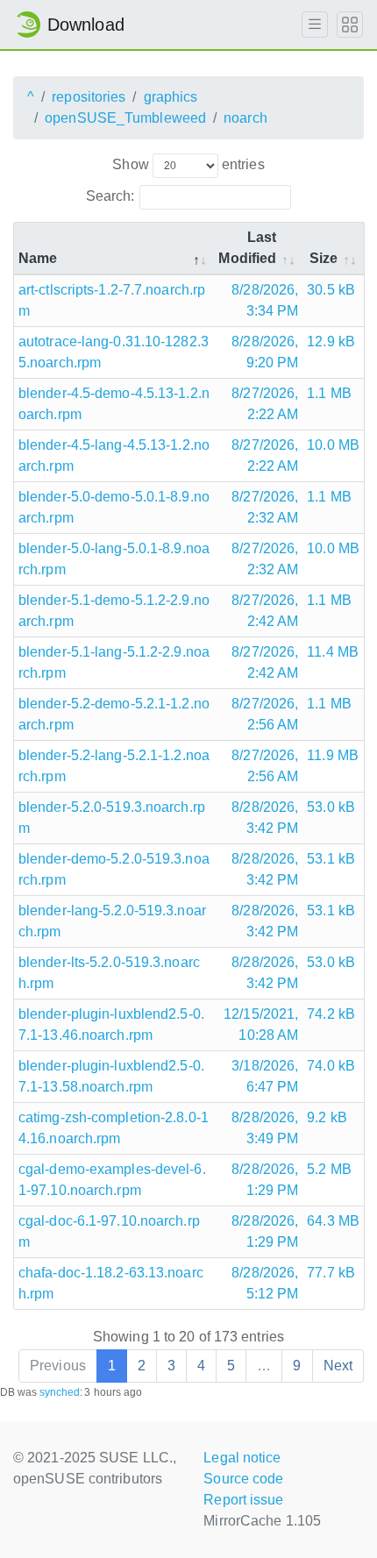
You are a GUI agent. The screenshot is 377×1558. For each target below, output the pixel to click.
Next (338, 1365)
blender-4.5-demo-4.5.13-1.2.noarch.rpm (114, 404)
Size (323, 258)
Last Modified (247, 248)
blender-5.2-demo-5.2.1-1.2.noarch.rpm (114, 714)
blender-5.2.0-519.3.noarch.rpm (111, 818)
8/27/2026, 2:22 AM (264, 404)
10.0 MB (333, 445)
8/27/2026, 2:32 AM (264, 507)
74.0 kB (331, 1065)
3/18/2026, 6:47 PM (264, 1076)
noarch (245, 117)
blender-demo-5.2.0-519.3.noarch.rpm (114, 869)
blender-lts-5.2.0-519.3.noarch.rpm (109, 973)
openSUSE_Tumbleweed (125, 117)
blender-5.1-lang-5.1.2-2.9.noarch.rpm (114, 662)
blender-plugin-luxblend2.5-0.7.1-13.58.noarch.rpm (111, 1076)
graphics (171, 96)
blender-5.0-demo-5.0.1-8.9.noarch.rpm (114, 507)
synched (60, 1392)
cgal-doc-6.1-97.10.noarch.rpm (109, 1231)
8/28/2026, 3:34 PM (264, 300)
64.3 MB (333, 1220)
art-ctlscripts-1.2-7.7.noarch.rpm (111, 300)
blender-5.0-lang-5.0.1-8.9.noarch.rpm (114, 559)
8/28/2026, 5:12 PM (264, 1283)
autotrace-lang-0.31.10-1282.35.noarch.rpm (113, 352)
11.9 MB (333, 755)
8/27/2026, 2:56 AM (264, 714)
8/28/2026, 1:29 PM (264, 1180)
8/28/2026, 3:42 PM (264, 818)
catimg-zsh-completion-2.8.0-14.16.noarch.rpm (113, 1128)
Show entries (188, 164)
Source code (243, 1478)
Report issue (243, 1499)
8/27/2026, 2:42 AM (264, 611)
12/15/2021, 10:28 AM (261, 1024)
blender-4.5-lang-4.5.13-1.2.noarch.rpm (114, 455)
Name (37, 258)
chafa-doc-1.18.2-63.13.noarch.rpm (110, 1283)
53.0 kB (331, 807)
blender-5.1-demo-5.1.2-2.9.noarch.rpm (114, 611)
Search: (110, 196)
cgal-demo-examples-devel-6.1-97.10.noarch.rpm (112, 1180)
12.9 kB (331, 341)
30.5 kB (331, 289)
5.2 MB (329, 1169)
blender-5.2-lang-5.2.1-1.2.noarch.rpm (114, 766)
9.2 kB (327, 1117)
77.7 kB (331, 1272)
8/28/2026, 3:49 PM (264, 1128)
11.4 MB (333, 651)
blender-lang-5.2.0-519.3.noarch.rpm (112, 921)
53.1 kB (331, 858)
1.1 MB (329, 393)
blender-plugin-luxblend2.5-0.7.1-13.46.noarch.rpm (111, 1024)
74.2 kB (331, 1014)
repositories (88, 96)
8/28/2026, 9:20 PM (264, 352)
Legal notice (242, 1457)
